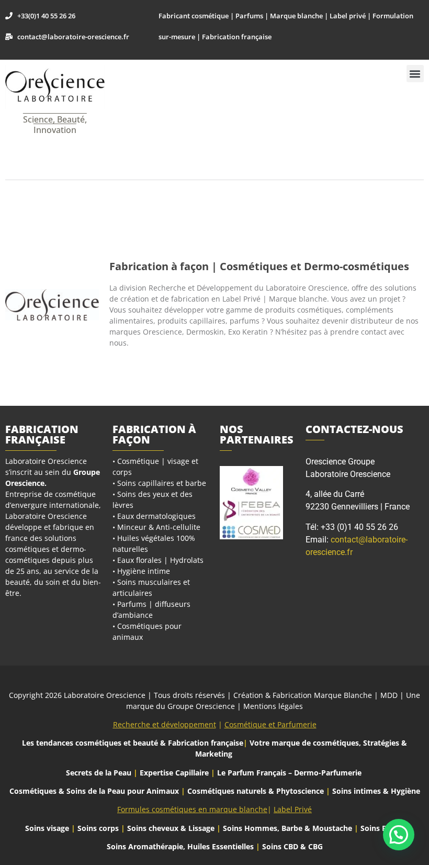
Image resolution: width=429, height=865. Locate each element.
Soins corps (98, 828)
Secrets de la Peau (98, 773)
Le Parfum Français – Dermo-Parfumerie (290, 773)
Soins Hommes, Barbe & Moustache (287, 828)
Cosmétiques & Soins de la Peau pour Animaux (94, 791)
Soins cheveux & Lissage (170, 828)
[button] (415, 73)
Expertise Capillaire (174, 773)
